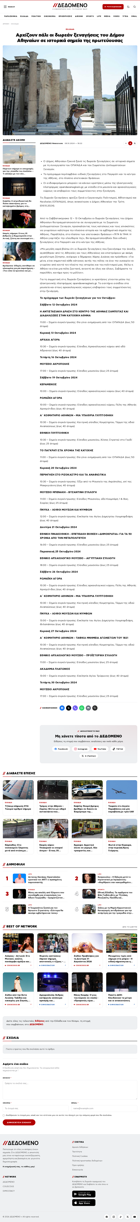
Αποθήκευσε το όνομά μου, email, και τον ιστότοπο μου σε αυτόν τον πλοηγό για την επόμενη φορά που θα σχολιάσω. (59, 1115)
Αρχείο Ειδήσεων (80, 1147)
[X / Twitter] (68, 708)
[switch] (128, 6)
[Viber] (75, 708)
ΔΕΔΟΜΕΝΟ (36, 1024)
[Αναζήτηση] (134, 6)
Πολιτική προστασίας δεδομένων (87, 1161)
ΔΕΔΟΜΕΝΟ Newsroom (51, 143)
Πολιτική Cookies (80, 1156)
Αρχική (6, 24)
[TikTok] (120, 1217)
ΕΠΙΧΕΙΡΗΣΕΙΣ (65, 16)
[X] (127, 1217)
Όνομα (7, 1103)
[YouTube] (134, 1217)
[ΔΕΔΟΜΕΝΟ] (20, 1143)
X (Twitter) (90, 756)
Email (74, 1103)
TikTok (119, 749)
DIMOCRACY (9, 1191)
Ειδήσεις (40, 1021)
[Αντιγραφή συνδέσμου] (94, 708)
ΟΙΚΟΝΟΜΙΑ (50, 16)
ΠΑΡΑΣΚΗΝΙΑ (10, 16)
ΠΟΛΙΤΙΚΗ (36, 16)
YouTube (101, 749)
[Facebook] (62, 708)
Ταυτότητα (77, 1152)
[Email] (88, 708)
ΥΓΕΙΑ (125, 16)
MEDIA (107, 16)
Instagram (82, 749)
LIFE (99, 16)
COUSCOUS (8, 1186)
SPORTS (90, 16)
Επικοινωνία (77, 1170)
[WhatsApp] (81, 708)
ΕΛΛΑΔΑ (24, 16)
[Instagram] (113, 1217)
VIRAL (134, 16)
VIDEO (116, 16)
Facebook (63, 749)
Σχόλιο (7, 1078)
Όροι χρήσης (78, 1165)
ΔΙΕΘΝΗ (79, 16)
